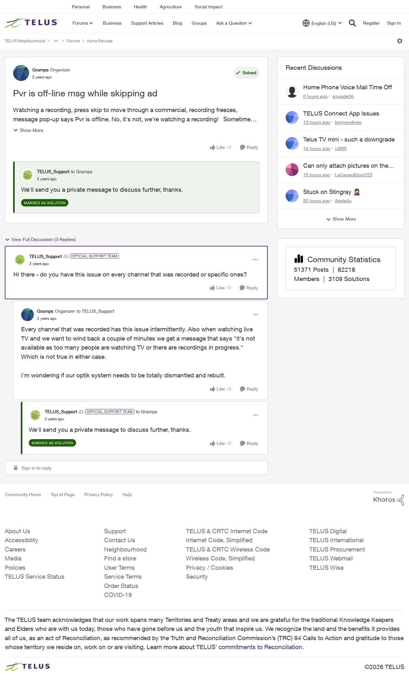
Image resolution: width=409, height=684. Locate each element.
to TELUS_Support (95, 311)
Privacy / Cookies (209, 567)
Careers (15, 549)
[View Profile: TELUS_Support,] (27, 175)
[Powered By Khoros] (389, 498)
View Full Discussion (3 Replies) (44, 239)
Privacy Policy (98, 494)
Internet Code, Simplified (219, 539)
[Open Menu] (399, 40)
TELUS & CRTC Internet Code (226, 531)
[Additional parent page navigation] (56, 40)
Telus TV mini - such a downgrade (349, 139)
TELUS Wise (326, 567)
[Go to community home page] (32, 23)
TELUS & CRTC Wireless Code (228, 549)
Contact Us (119, 539)
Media (13, 558)
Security (197, 576)
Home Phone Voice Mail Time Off (347, 87)
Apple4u (343, 200)
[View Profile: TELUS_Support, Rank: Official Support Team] (19, 259)
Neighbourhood (125, 549)
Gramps (40, 69)
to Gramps (81, 171)
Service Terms (123, 576)
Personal (81, 6)
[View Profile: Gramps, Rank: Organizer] (21, 73)
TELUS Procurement (337, 549)
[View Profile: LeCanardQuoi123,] (292, 169)
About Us (17, 531)
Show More (31, 130)
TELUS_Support (53, 171)
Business (112, 6)
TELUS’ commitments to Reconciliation (249, 646)
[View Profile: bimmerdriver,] (292, 117)
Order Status (121, 585)
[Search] (352, 23)
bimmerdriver (348, 122)
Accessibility (21, 539)
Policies (15, 567)
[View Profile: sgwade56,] (292, 91)
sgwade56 (342, 96)
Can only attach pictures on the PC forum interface (345, 166)
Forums (73, 40)
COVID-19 (118, 594)
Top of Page (63, 494)
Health (140, 6)
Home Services (99, 40)
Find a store (120, 558)
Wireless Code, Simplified (220, 558)
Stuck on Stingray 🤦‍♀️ (332, 191)
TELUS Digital (328, 531)
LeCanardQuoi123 (353, 174)
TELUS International (336, 539)
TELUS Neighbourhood (25, 40)
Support (115, 531)
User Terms (119, 567)
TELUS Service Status (35, 576)
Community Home (23, 494)
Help (127, 494)
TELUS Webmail (331, 558)
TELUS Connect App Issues (341, 113)
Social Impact (208, 6)
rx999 (340, 148)
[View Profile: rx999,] (292, 143)
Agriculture (171, 6)
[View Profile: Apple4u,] (292, 195)
